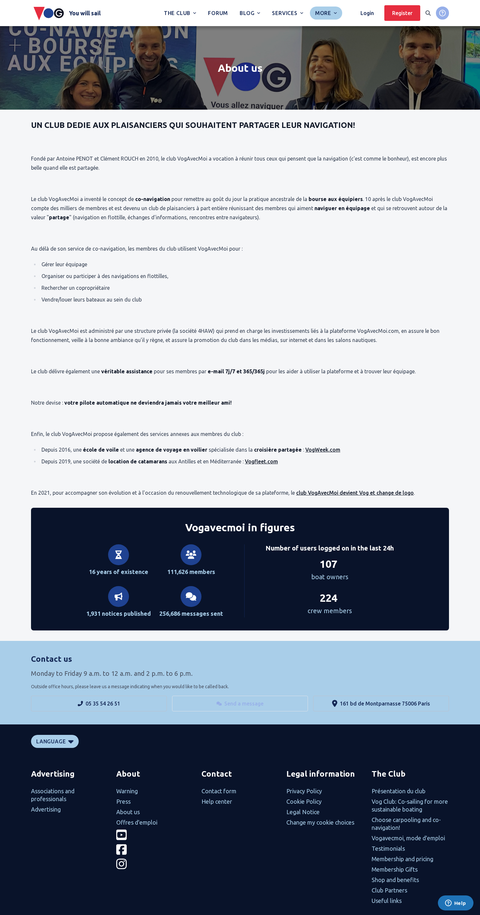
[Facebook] (155, 850)
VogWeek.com (322, 450)
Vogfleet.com (261, 461)
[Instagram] (155, 864)
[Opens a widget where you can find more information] (455, 903)
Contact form (218, 791)
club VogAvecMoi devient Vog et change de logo (355, 493)
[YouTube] (155, 835)
